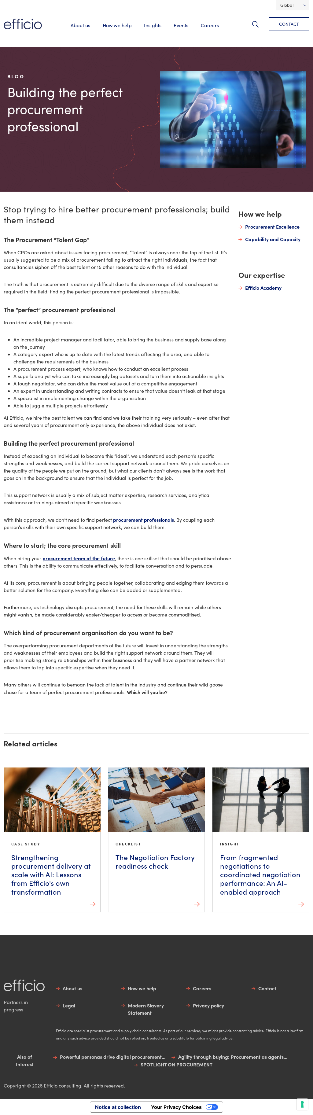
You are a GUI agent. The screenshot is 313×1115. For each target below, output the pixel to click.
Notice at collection (118, 1107)
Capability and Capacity (272, 239)
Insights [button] (153, 25)
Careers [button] (210, 25)
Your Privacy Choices (176, 1107)
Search (259, 27)
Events (181, 25)
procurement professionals (143, 519)
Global (286, 5)
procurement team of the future (78, 558)
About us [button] (80, 25)
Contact (289, 24)
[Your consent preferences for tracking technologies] (302, 1104)
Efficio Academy (263, 287)
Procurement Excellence (272, 226)
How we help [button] (117, 25)
